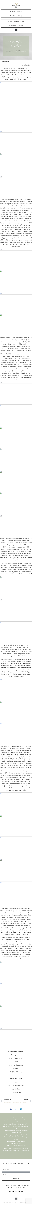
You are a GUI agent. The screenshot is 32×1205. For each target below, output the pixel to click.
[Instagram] (16, 1191)
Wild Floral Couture (16, 1065)
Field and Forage (16, 1072)
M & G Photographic (16, 1058)
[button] (16, 29)
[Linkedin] (18, 1191)
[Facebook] (10, 1191)
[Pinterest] (21, 1191)
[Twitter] (13, 1191)
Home (12, 50)
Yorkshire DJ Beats (16, 1079)
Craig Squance (16, 1092)
